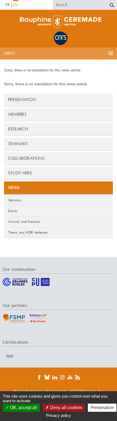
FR (8, 5)
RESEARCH (18, 129)
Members (17, 114)
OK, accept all (23, 407)
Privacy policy (58, 415)
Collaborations (26, 158)
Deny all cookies (65, 407)
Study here (20, 173)
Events (13, 211)
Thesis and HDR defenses (28, 232)
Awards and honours (24, 221)
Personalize (102, 407)
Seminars (18, 143)
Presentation (22, 99)
